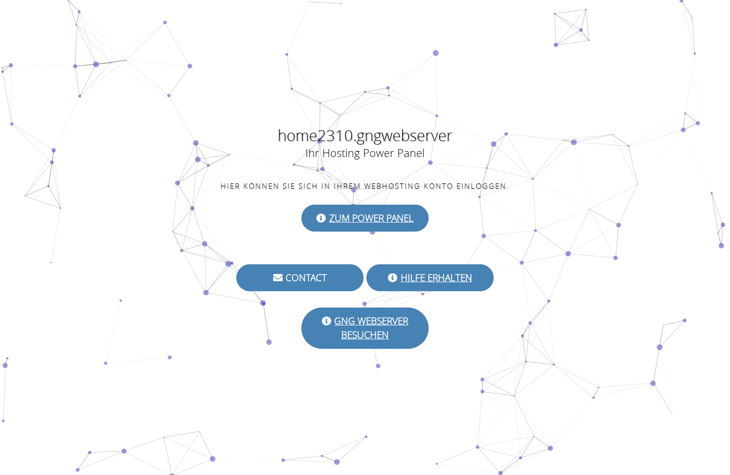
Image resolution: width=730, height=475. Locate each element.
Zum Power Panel (371, 218)
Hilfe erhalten (436, 277)
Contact (306, 277)
